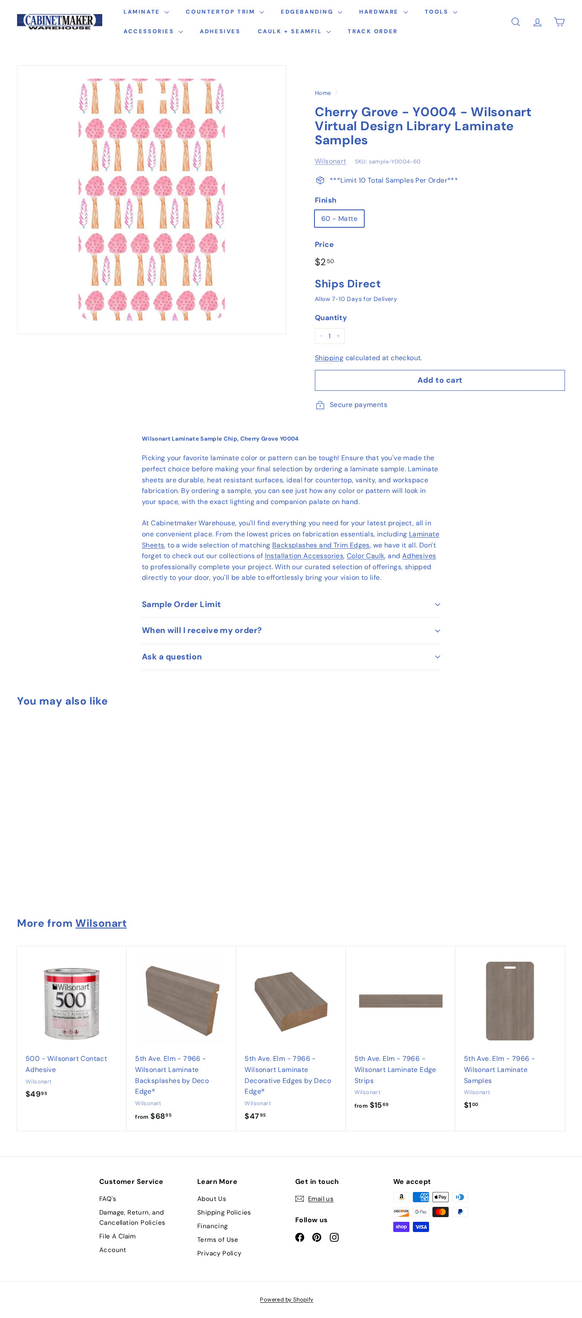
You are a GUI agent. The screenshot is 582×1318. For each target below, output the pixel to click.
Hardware (380, 11)
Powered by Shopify (286, 1299)
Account (113, 1250)
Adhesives (220, 31)
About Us (211, 1199)
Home (323, 93)
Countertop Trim (221, 11)
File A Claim (117, 1236)
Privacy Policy (219, 1253)
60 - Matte (339, 218)
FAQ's (107, 1199)
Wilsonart (330, 161)
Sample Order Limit (181, 604)
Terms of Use (218, 1239)
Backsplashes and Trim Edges (321, 545)
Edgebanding (308, 11)
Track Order (373, 31)
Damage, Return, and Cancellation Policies (132, 1217)
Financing (212, 1226)
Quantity (331, 317)
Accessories (150, 31)
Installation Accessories (304, 555)
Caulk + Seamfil (291, 31)
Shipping (329, 357)
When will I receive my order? (202, 630)
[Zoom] (151, 200)
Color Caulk (365, 555)
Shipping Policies (224, 1212)
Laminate (143, 11)
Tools (438, 11)
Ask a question (172, 656)
